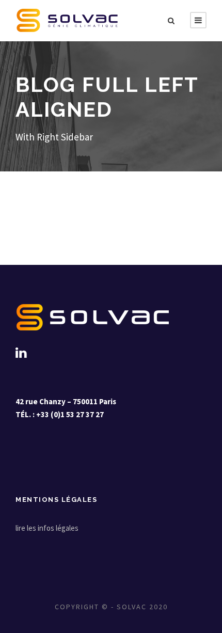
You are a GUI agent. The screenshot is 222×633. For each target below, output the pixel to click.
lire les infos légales (46, 528)
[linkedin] (20, 352)
